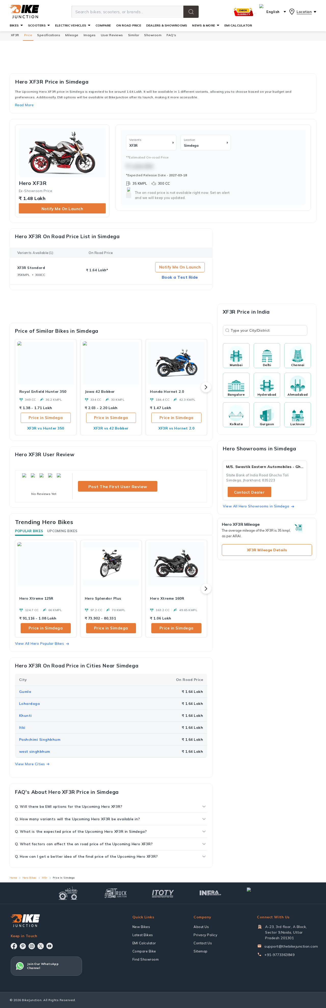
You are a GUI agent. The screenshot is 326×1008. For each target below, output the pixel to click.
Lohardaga (29, 703)
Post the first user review (117, 486)
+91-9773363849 (279, 954)
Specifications (48, 35)
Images (90, 35)
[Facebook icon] (14, 946)
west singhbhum (34, 751)
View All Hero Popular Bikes (39, 643)
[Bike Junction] (24, 12)
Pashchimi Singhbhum (40, 739)
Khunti (25, 715)
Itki (22, 727)
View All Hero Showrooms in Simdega (256, 506)
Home (13, 877)
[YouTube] (49, 946)
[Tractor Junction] (68, 893)
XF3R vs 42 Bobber (111, 428)
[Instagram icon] (32, 946)
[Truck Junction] (115, 893)
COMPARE (103, 25)
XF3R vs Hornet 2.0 (176, 428)
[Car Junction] (258, 893)
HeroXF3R (33, 183)
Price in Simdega (46, 417)
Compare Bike (144, 951)
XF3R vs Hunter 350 (45, 428)
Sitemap (201, 951)
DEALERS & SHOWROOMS (166, 25)
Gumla (25, 691)
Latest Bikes (142, 935)
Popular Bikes (29, 531)
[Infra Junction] (210, 893)
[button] (191, 12)
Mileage (71, 35)
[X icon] (40, 946)
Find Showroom (145, 959)
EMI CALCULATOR (238, 25)
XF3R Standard (31, 268)
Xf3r (44, 877)
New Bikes (141, 927)
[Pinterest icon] (23, 946)
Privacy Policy (205, 935)
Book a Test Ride (180, 277)
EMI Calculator (144, 943)
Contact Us (203, 943)
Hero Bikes (29, 877)
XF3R (15, 35)
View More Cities (30, 764)
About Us (201, 927)
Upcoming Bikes (62, 531)
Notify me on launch (62, 208)
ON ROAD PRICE (128, 25)
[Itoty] (163, 893)
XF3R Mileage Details (267, 550)
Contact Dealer (249, 492)
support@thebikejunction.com (291, 946)
